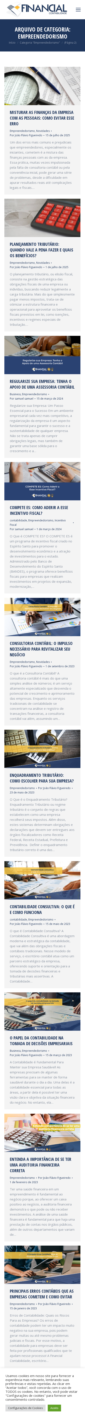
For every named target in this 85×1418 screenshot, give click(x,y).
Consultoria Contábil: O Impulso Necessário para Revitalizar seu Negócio (41, 649)
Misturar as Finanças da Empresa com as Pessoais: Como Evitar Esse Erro (42, 118)
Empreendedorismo (22, 131)
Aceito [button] (54, 1408)
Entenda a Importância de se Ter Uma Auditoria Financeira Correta (40, 1165)
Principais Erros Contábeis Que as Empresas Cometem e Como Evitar (42, 1294)
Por (26, 135)
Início (12, 42)
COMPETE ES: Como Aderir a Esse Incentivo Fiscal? (39, 510)
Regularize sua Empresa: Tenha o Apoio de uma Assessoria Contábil (42, 384)
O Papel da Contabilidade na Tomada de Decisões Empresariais (41, 1040)
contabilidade (18, 520)
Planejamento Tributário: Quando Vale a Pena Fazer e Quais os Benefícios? (41, 249)
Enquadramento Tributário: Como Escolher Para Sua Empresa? (42, 778)
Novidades (43, 131)
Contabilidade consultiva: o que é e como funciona (42, 909)
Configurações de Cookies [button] (25, 1408)
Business (15, 394)
